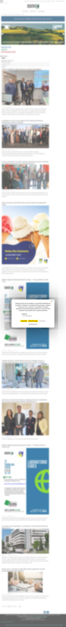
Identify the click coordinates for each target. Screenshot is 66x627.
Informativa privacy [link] (33, 324)
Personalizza (42, 321)
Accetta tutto (24, 321)
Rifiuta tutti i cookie (33, 321)
